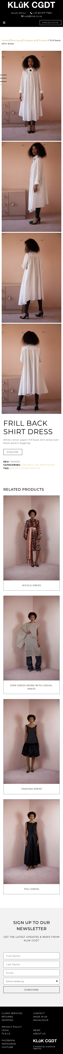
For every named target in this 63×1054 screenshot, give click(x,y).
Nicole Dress (31, 585)
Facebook (8, 1040)
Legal (5, 1030)
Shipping (7, 1020)
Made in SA (40, 1016)
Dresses (43, 40)
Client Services (12, 1013)
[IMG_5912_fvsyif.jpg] (31, 96)
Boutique (16, 40)
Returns (7, 1016)
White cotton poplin (25, 468)
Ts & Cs (6, 1033)
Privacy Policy (12, 1027)
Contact (39, 1013)
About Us (39, 1033)
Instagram (9, 1043)
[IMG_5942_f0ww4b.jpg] (31, 278)
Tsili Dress (31, 889)
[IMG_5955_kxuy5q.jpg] (31, 369)
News (36, 1030)
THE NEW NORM (44, 464)
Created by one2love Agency (44, 1047)
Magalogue (41, 1020)
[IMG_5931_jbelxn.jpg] (31, 187)
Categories (30, 40)
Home (5, 40)
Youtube (7, 1047)
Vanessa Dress (31, 788)
